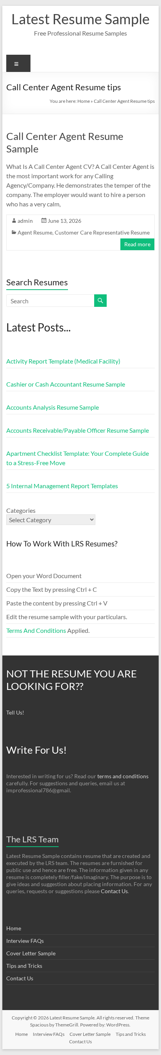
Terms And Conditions (36, 630)
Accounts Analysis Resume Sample (52, 407)
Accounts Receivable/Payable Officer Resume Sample (77, 430)
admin (25, 220)
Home (83, 101)
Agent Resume (35, 232)
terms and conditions (122, 776)
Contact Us (114, 891)
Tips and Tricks (24, 965)
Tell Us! (15, 712)
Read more (137, 244)
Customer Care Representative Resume (102, 232)
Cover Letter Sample (30, 953)
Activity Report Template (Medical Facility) (63, 361)
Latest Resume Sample (80, 18)
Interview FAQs (25, 940)
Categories (21, 510)
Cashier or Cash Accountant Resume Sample (65, 384)
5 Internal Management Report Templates (62, 485)
